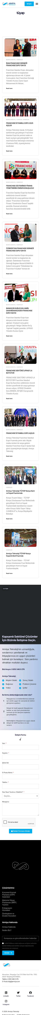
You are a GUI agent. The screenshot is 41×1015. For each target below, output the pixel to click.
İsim (3, 743)
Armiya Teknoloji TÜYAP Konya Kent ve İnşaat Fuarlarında (20, 492)
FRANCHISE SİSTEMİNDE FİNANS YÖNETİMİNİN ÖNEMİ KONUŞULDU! (20, 187)
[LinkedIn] (6, 992)
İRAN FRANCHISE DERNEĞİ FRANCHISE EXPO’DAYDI (16, 64)
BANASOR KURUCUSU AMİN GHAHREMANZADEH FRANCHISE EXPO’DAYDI (19, 310)
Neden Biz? (6, 930)
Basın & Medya (11, 59)
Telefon (5, 782)
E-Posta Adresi (7, 772)
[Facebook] (30, 992)
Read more (9, 88)
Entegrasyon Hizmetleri (7, 909)
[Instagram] (6, 1001)
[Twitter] (18, 992)
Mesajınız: (5, 802)
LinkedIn (6, 996)
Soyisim (5, 753)
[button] (37, 4)
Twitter (18, 996)
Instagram (6, 1004)
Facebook (30, 996)
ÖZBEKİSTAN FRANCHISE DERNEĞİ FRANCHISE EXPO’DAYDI (20, 249)
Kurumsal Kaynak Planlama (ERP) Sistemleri (9, 895)
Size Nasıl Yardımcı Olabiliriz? (12, 792)
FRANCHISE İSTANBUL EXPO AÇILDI (20, 433)
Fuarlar (19, 119)
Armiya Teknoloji (13, 1011)
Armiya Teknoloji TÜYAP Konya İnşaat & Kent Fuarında (18, 554)
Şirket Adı (5, 763)
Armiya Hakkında (9, 927)
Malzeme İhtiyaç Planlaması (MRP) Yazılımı (9, 902)
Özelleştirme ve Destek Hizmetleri (9, 915)
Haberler (20, 59)
